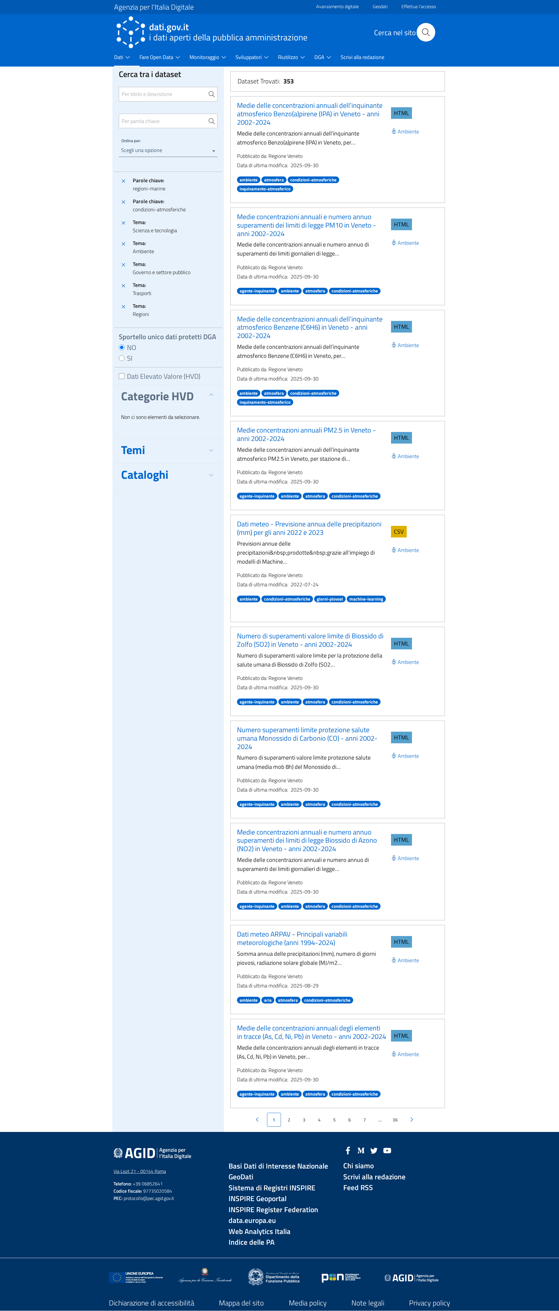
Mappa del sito (241, 1302)
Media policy (308, 1302)
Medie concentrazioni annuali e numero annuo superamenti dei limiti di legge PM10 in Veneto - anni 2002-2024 (306, 225)
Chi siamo (358, 1165)
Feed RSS (358, 1187)
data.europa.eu (252, 1220)
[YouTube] (387, 1149)
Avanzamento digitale (337, 6)
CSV (399, 531)
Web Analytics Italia (260, 1231)
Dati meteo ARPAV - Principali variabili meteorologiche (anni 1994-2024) (292, 938)
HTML (401, 112)
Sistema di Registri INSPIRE (272, 1188)
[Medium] (361, 1149)
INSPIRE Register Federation (273, 1209)
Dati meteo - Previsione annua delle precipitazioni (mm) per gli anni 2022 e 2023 (309, 528)
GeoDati (241, 1176)
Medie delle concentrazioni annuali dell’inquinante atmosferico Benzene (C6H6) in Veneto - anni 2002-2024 (310, 327)
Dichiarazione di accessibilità (151, 1302)
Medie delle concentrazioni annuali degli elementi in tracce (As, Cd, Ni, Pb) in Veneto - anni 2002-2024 (311, 1032)
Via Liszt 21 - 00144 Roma (140, 1171)
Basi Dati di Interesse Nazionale (278, 1166)
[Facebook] (348, 1149)
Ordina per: (131, 140)
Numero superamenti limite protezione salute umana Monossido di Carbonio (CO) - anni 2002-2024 (307, 738)
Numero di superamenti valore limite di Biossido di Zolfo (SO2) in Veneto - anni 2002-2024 (310, 640)
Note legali (367, 1302)
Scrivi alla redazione (374, 1176)
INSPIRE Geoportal (257, 1198)
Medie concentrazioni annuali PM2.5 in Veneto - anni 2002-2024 (306, 434)
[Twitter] (374, 1149)
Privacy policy (429, 1302)
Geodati (380, 6)
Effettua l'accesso (418, 6)
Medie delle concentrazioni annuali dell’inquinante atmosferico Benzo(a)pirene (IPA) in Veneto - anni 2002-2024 (310, 113)
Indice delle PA (252, 1242)
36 (395, 1119)
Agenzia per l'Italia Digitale (154, 6)
